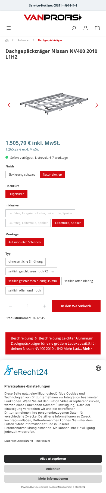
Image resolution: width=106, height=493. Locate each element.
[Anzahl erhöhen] (45, 306)
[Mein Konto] (86, 28)
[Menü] (9, 28)
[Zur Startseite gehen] (53, 17)
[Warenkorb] (97, 28)
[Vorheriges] (9, 105)
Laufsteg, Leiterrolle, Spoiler (29, 223)
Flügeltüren (16, 194)
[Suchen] (74, 28)
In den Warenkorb (76, 305)
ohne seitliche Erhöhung (25, 261)
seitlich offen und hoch (24, 290)
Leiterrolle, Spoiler (68, 223)
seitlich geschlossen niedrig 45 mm (32, 281)
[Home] (7, 40)
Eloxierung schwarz (21, 174)
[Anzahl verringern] (10, 306)
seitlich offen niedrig (78, 281)
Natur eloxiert (52, 174)
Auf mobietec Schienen (24, 242)
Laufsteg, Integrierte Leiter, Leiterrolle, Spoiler (41, 214)
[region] (53, 105)
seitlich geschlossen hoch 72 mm (31, 271)
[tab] (53, 343)
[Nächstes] (96, 105)
